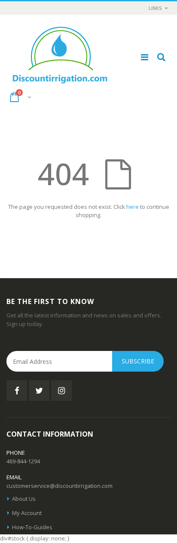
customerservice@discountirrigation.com (59, 486)
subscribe (138, 361)
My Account (27, 513)
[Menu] (144, 57)
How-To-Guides (32, 527)
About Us (24, 499)
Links (155, 8)
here (132, 207)
